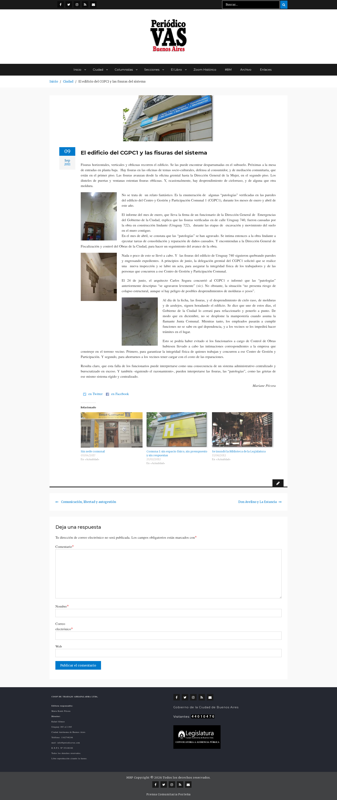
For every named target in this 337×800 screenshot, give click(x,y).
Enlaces (265, 69)
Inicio (77, 69)
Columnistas (124, 69)
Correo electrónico (64, 626)
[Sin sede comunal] (112, 430)
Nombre (62, 606)
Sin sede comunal (93, 451)
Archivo (245, 69)
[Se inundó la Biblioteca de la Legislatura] (243, 430)
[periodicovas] (77, 4)
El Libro (176, 69)
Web (58, 646)
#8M (228, 69)
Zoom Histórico (204, 69)
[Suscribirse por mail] (93, 4)
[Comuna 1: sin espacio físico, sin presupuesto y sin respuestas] (177, 430)
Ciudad (98, 69)
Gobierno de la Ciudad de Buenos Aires (206, 707)
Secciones (151, 69)
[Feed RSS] (85, 4)
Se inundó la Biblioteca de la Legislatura (239, 451)
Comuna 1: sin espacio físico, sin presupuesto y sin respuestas (176, 453)
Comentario (64, 546)
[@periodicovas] (60, 4)
